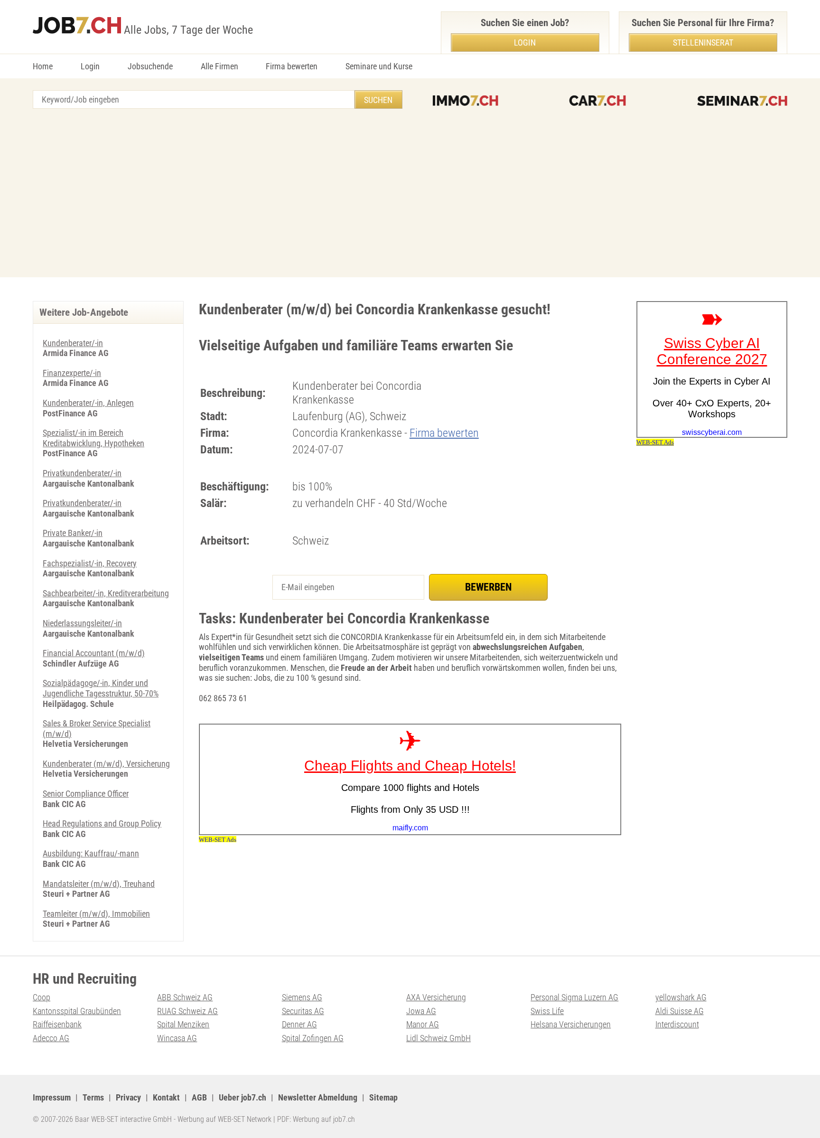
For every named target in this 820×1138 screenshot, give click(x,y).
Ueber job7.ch (242, 1097)
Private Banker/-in (72, 533)
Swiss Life (547, 1011)
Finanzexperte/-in (72, 373)
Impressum (52, 1097)
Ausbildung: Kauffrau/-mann (91, 853)
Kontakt (166, 1097)
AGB (199, 1097)
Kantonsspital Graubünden (77, 1011)
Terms (93, 1097)
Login (90, 66)
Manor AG (422, 1024)
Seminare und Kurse (378, 66)
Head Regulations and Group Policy (102, 823)
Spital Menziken (183, 1024)
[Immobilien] (465, 100)
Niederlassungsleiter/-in (82, 623)
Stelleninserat (703, 42)
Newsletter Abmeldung (317, 1097)
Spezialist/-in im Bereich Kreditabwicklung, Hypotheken (93, 438)
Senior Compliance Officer (86, 794)
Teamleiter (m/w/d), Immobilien (96, 914)
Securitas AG (303, 1011)
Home (43, 66)
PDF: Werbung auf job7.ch (316, 1119)
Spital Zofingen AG (313, 1038)
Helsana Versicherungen (571, 1024)
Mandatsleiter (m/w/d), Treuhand (99, 884)
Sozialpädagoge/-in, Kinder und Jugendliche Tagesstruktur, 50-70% (100, 688)
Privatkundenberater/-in (82, 473)
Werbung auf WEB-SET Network (224, 1119)
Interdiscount (677, 1024)
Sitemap (383, 1097)
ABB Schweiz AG (185, 997)
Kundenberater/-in (73, 343)
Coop (41, 997)
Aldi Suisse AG (679, 1011)
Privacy (128, 1097)
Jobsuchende (150, 66)
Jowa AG (421, 1011)
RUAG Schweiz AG (187, 1011)
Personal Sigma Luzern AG (574, 997)
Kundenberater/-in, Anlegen (88, 403)
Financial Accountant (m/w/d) (94, 653)
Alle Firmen (219, 66)
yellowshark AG (681, 997)
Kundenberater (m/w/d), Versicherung (106, 764)
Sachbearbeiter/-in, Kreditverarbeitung (106, 593)
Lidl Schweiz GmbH (438, 1038)
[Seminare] (742, 100)
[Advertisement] (410, 194)
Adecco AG (51, 1038)
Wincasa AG (177, 1038)
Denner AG (299, 1024)
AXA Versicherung (436, 997)
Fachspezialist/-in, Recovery (90, 563)
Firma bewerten (291, 66)
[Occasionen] (597, 100)
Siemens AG (302, 997)
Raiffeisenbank (57, 1024)
